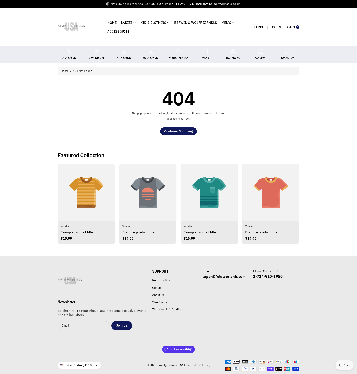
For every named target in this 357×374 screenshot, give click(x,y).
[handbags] (233, 51)
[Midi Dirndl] (96, 51)
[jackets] (260, 51)
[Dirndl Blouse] (178, 51)
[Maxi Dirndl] (151, 51)
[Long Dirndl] (124, 51)
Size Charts (159, 302)
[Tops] (205, 51)
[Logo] (70, 282)
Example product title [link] (77, 232)
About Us (158, 295)
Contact (157, 288)
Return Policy (161, 280)
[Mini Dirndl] (69, 51)
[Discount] (287, 51)
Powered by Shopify (197, 365)
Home (65, 71)
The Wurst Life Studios (167, 309)
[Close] (297, 3)
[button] (257, 27)
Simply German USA (171, 365)
